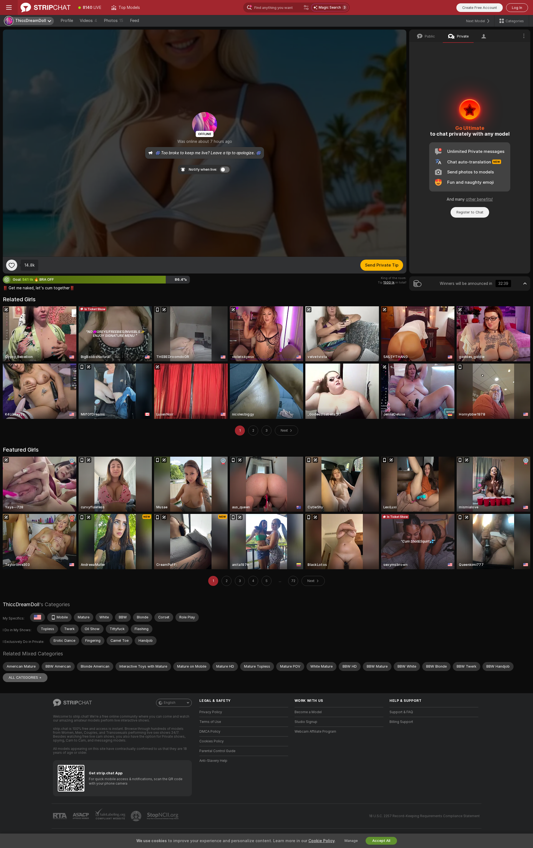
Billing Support (401, 722)
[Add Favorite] (11, 265)
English (169, 703)
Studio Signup (306, 722)
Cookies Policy (211, 741)
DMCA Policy (209, 731)
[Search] (306, 7)
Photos (113, 20)
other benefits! (479, 199)
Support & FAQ (401, 712)
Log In (517, 8)
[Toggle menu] (9, 7)
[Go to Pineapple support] (136, 816)
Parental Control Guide (217, 751)
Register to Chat (469, 212)
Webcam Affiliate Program (315, 731)
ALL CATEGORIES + (25, 677)
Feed (134, 20)
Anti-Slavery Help (213, 761)
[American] (37, 617)
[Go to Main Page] (45, 7)
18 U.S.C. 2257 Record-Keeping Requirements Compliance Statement (424, 816)
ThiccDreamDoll (21, 604)
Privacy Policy (210, 712)
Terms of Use (210, 722)
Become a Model (308, 712)
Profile (67, 20)
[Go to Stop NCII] (163, 816)
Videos (88, 20)
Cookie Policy (321, 841)
